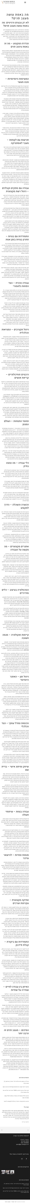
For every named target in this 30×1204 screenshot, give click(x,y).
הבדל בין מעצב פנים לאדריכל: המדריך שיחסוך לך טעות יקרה (16, 1184)
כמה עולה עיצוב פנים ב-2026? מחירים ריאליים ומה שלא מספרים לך (16, 1191)
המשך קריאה (25, 1122)
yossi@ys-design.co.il (22, 1144)
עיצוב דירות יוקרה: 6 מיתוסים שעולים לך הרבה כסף (16, 1087)
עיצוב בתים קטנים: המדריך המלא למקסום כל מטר (16, 1101)
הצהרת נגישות (21, 1201)
